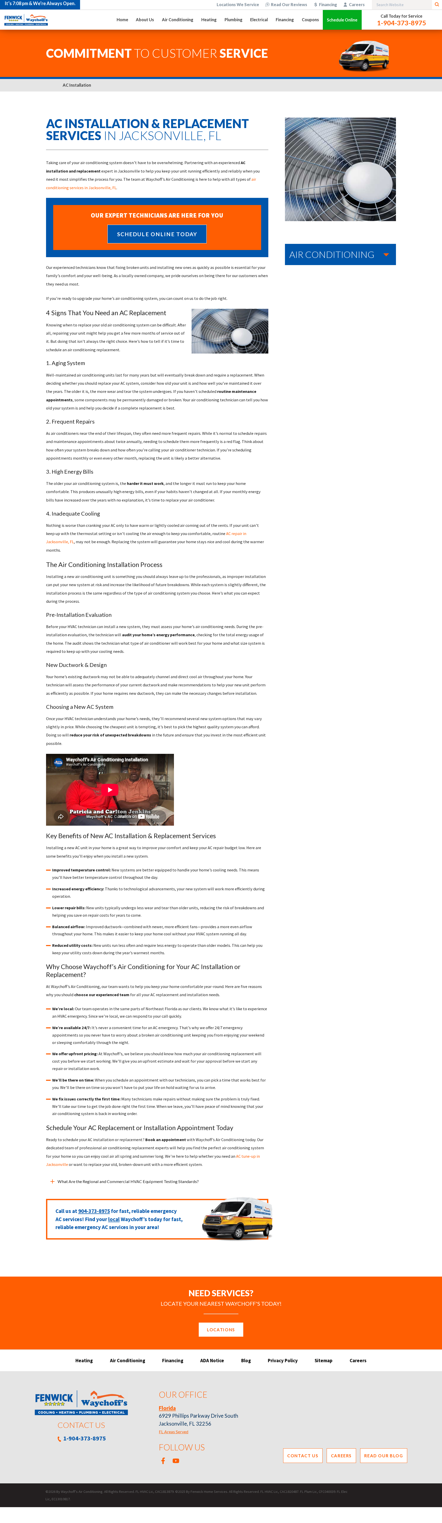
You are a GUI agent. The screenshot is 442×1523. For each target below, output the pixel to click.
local (114, 1219)
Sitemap (324, 1360)
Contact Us (302, 1455)
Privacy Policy (283, 1360)
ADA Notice (212, 1360)
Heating (84, 1360)
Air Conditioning (127, 1360)
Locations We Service (238, 4)
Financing (328, 4)
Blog (246, 1360)
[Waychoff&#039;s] (26, 20)
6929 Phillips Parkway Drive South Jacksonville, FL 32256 (198, 1416)
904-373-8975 (94, 1211)
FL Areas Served (173, 1431)
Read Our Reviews (289, 4)
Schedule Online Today (157, 234)
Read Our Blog (383, 1455)
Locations (221, 1329)
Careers (356, 4)
